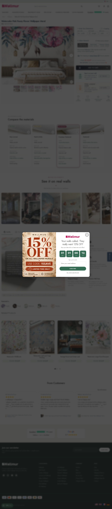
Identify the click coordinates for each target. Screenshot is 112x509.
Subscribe (73, 269)
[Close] (87, 234)
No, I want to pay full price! (73, 272)
